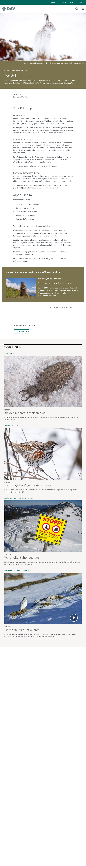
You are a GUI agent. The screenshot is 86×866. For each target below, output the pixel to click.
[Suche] (76, 8)
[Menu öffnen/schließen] (83, 9)
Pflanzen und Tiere (22, 331)
